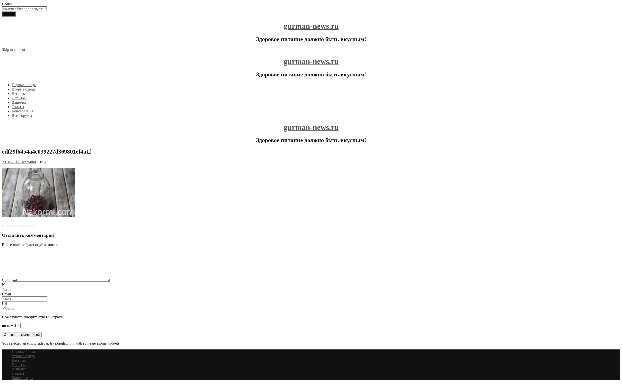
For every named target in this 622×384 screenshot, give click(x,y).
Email (6, 294)
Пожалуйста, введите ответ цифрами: (33, 317)
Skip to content (13, 49)
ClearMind (27, 162)
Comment (9, 280)
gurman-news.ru (311, 26)
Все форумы (22, 115)
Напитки (19, 98)
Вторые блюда (23, 89)
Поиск (7, 4)
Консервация (22, 111)
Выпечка (19, 102)
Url (4, 304)
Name (6, 285)
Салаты (18, 107)
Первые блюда (24, 85)
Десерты (19, 93)
